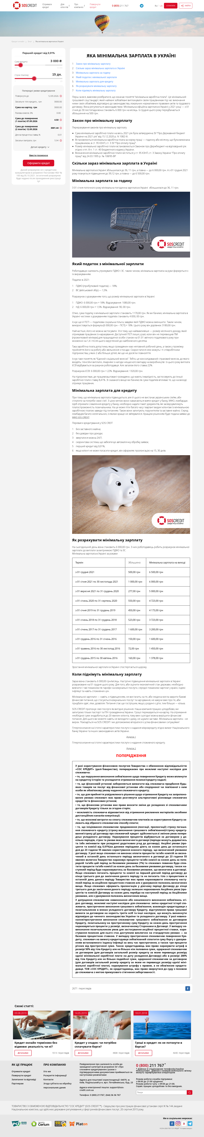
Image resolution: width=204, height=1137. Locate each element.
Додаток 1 (131, 736)
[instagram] (178, 1123)
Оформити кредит (38, 163)
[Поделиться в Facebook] (187, 988)
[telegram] (190, 1123)
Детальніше (23, 1053)
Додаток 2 (131, 748)
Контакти (48, 1079)
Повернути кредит (21, 1075)
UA (161, 5)
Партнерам (17, 1083)
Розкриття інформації (55, 1075)
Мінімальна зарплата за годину (93, 73)
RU (156, 5)
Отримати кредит (21, 1071)
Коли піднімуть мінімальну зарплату (96, 90)
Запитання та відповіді (24, 1079)
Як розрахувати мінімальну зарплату (96, 86)
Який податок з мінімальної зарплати (96, 77)
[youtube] (184, 1123)
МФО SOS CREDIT (80, 417)
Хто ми (47, 1071)
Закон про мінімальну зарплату (93, 64)
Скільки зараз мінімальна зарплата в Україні (100, 68)
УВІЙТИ (188, 5)
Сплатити (170, 5)
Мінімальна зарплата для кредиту (94, 81)
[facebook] (172, 1123)
